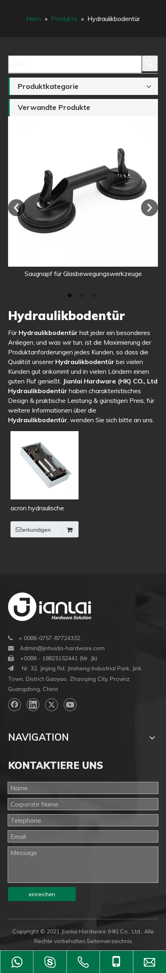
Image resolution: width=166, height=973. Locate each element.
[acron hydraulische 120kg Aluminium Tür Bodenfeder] (44, 464)
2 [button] (83, 295)
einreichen (42, 894)
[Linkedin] (33, 704)
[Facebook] (14, 704)
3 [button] (95, 295)
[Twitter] (51, 704)
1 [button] (71, 295)
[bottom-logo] (49, 606)
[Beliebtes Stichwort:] (150, 63)
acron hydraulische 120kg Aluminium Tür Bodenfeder (40, 508)
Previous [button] (16, 207)
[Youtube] (70, 704)
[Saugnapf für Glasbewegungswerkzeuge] (83, 191)
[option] (83, 197)
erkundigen (36, 530)
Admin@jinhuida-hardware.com (62, 648)
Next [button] (149, 207)
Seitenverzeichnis (109, 941)
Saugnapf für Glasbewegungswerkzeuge (83, 274)
